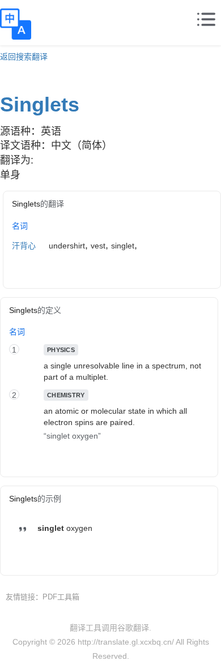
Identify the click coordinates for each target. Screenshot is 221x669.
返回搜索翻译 (24, 56)
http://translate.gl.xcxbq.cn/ (126, 641)
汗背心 (24, 245)
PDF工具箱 (60, 597)
